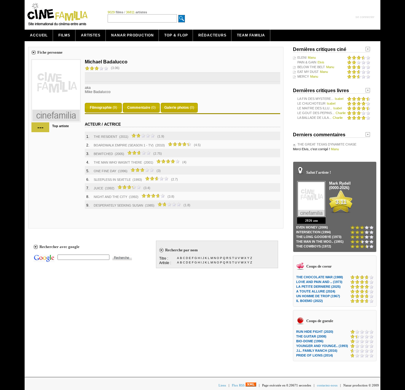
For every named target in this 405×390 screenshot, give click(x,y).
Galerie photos (176, 108)
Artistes (91, 35)
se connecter (364, 17)
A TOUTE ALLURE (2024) (315, 291)
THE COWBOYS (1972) (313, 246)
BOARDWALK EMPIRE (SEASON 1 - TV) (124, 145)
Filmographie (101, 108)
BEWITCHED (103, 154)
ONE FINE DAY (105, 171)
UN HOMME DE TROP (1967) (318, 296)
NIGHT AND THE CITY (110, 197)
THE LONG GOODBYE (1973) (319, 237)
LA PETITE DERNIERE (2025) (318, 286)
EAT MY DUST (308, 71)
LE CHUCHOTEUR (311, 103)
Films (64, 35)
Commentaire (138, 108)
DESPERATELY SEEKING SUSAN (118, 205)
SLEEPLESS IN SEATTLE (112, 179)
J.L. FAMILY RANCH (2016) (316, 350)
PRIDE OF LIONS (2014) (314, 355)
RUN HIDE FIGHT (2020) (314, 331)
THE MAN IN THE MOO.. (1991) (320, 241)
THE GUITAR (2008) (311, 336)
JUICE (98, 188)
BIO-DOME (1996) (309, 341)
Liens (222, 385)
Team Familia (251, 35)
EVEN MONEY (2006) (312, 227)
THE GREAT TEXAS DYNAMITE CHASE (326, 144)
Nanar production (132, 35)
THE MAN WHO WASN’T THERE (118, 162)
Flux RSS (238, 385)
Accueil (39, 35)
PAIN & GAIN (306, 62)
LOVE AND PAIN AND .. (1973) (319, 282)
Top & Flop (176, 35)
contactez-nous (327, 385)
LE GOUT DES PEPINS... (315, 113)
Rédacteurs (212, 35)
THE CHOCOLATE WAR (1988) (319, 277)
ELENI (302, 57)
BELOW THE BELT (311, 67)
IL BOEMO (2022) (309, 301)
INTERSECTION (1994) (313, 232)
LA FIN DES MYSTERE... (315, 98)
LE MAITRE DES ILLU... (314, 108)
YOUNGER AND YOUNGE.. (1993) (322, 346)
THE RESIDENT (105, 136)
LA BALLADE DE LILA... (314, 117)
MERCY (303, 76)
